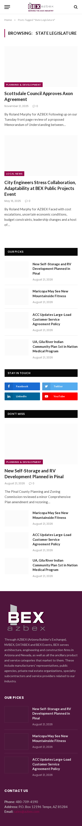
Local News (14, 173)
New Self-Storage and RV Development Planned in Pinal (52, 268)
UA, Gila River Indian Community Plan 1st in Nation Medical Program (55, 346)
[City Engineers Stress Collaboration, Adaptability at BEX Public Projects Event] (41, 155)
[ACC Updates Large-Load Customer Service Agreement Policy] (17, 320)
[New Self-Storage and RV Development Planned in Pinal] (17, 269)
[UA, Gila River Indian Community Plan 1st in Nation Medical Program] (17, 347)
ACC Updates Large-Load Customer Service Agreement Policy (52, 319)
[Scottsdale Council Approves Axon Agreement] (41, 66)
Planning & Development (23, 84)
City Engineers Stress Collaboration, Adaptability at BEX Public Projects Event (40, 188)
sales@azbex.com (26, 811)
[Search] (75, 7)
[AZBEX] (41, 7)
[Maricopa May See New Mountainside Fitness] (17, 297)
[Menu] (7, 7)
